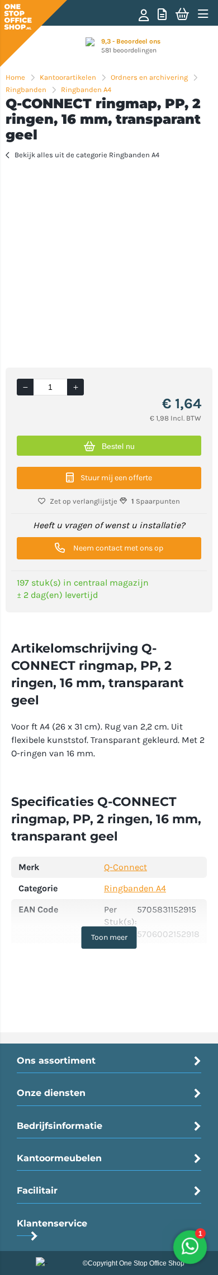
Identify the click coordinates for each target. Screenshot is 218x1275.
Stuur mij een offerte (116, 477)
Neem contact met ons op (117, 548)
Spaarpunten (155, 501)
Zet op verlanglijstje (83, 501)
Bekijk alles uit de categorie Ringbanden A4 (87, 155)
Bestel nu (118, 446)
